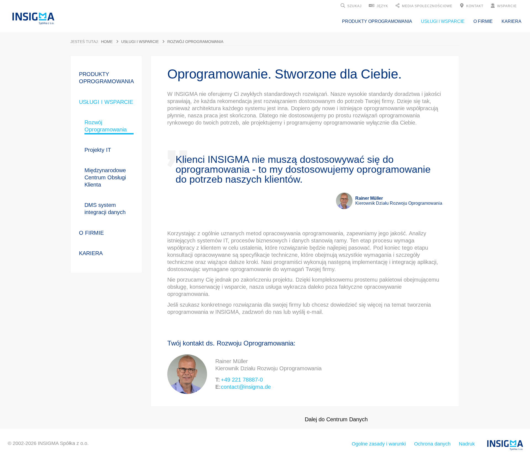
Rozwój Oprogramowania (195, 41)
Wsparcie (507, 6)
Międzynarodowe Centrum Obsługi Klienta (105, 177)
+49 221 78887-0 (242, 380)
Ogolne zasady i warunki (379, 444)
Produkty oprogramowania (377, 21)
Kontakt (474, 6)
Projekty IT (97, 150)
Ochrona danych (432, 444)
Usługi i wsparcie (443, 21)
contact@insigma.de (246, 387)
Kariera (511, 21)
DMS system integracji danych (105, 208)
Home (107, 41)
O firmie (483, 21)
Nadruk (467, 444)
